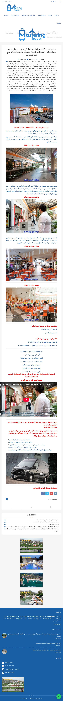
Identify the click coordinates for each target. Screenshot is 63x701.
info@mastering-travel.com (12, 669)
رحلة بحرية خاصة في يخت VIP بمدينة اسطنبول (47, 520)
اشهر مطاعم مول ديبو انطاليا (33, 73)
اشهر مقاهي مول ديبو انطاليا (17, 73)
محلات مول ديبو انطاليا (46, 88)
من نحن (57, 15)
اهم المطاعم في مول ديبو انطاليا (25, 79)
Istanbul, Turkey (9, 662)
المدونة (50, 15)
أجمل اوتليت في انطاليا (37, 62)
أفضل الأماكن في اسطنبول (28, 15)
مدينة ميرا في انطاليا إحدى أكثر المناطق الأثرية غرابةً (46, 522)
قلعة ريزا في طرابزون (53, 524)
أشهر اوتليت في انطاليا (47, 64)
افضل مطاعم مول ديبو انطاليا (27, 77)
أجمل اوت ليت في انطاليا (50, 62)
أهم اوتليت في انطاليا (19, 66)
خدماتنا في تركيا (42, 15)
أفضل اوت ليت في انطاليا (33, 64)
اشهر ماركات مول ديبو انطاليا (49, 73)
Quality (40, 699)
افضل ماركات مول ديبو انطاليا (44, 77)
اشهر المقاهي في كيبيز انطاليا (33, 70)
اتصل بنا (59, 23)
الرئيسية (6, 15)
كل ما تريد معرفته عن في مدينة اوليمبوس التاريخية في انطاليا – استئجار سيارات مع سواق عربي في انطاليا (33, 526)
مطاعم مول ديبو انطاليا (49, 90)
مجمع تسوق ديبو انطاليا (25, 86)
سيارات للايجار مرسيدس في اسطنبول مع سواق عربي (37, 84)
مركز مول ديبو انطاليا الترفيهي (15, 88)
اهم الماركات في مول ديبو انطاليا (43, 79)
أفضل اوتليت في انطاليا (20, 64)
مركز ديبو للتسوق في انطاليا (31, 88)
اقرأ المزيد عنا (57, 624)
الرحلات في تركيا (15, 15)
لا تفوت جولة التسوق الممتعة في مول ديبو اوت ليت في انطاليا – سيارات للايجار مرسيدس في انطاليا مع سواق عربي (31, 52)
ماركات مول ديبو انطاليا (38, 86)
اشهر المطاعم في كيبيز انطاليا (19, 68)
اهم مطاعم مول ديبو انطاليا (25, 82)
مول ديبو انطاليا (25, 90)
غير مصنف (41, 59)
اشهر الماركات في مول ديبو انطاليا (37, 68)
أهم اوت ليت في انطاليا (32, 66)
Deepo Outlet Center (14, 62)
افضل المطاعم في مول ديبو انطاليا (31, 75)
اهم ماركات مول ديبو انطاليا (40, 82)
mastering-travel (9, 672)
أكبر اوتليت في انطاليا (44, 66)
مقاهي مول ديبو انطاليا (36, 90)
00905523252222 (31, 377)
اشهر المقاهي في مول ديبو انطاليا (16, 70)
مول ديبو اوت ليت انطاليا (14, 90)
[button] (58, 696)
